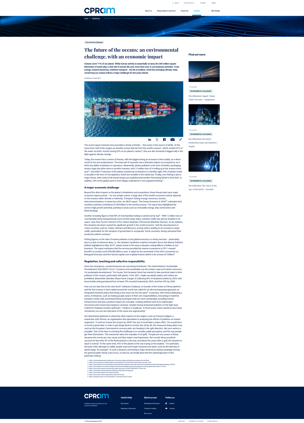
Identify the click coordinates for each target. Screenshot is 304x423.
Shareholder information (152, 403)
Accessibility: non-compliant (196, 420)
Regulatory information (128, 408)
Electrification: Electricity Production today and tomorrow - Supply (203, 142)
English (214, 2)
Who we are (148, 413)
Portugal (202, 2)
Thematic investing (150, 408)
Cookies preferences (212, 420)
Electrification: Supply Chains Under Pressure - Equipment (202, 97)
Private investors (189, 2)
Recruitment (125, 403)
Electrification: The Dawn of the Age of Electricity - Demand (203, 187)
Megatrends (96, 18)
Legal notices (181, 420)
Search (177, 2)
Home (86, 18)
